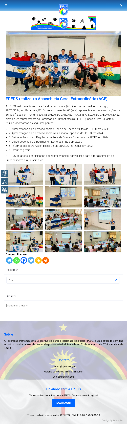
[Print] (45, 260)
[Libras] (4, 173)
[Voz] (4, 181)
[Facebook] (24, 260)
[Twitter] (31, 260)
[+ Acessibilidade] (4, 189)
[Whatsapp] (16, 260)
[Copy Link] (38, 260)
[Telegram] (9, 260)
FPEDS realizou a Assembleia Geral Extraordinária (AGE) (57, 98)
